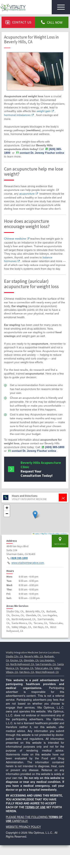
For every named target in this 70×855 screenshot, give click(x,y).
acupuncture (27, 193)
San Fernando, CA (45, 664)
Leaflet (36, 534)
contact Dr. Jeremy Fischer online (42, 152)
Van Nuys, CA (26, 672)
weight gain (44, 111)
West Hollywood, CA (47, 672)
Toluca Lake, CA (43, 668)
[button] (35, 515)
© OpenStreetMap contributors (57, 534)
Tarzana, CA (26, 668)
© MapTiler (43, 534)
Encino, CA (16, 660)
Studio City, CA (14, 656)
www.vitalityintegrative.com (27, 563)
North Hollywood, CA (22, 664)
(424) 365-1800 (19, 558)
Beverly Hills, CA (33, 656)
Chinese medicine (15, 238)
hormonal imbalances (17, 115)
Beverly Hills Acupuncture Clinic (41, 469)
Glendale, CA (31, 660)
